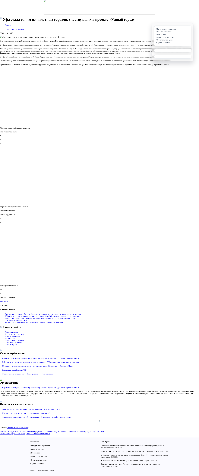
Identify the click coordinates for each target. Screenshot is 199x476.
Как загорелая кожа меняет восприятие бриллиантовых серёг (26, 413)
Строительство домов (13, 342)
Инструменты (12, 432)
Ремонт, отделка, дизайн (14, 29)
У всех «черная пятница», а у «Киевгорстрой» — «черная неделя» (28, 374)
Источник (4, 301)
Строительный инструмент (17, 428)
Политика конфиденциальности (12, 434)
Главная (8, 25)
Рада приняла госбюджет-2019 (16, 320)
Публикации (10, 338)
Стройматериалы (11, 345)
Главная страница (12, 332)
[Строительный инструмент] (99, 7)
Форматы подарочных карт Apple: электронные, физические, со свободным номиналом (36, 417)
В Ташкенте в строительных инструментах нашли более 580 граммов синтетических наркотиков (43, 316)
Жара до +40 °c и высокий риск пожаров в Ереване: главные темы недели (34, 322)
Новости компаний (12, 336)
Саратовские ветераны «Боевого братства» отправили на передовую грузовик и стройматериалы (43, 314)
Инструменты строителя (14, 334)
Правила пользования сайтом (38, 434)
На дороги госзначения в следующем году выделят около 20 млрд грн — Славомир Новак (40, 318)
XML (103, 432)
